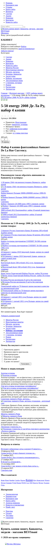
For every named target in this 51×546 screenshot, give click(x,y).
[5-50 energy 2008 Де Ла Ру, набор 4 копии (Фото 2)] (4, 100)
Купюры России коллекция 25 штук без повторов (21, 280)
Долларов (46, 483)
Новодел (35, 483)
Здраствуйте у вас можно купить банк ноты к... (20, 466)
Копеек (19, 483)
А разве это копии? (11, 362)
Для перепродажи (10, 354)
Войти (23, 46)
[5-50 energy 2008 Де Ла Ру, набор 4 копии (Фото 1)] (2, 100)
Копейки (11, 480)
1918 (31, 483)
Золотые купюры (8, 373)
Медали (3, 483)
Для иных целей (10, 359)
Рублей (14, 483)
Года (24, 483)
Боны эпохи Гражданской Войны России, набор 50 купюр (24, 273)
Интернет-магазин (16, 93)
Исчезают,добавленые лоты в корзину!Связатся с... (21, 449)
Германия (9, 483)
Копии (3, 480)
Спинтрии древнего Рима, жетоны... (15, 399)
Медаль (41, 483)
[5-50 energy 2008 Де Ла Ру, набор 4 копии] (18, 97)
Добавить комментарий (10, 316)
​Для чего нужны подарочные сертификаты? (19, 386)
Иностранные (20, 122)
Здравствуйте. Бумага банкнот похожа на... (18, 453)
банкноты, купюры (20, 124)
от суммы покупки (20, 133)
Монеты (22, 480)
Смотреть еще (6, 470)
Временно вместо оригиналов (15, 352)
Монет (7, 480)
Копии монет (40, 480)
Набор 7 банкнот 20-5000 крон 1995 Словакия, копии (22, 204)
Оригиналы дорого (11, 350)
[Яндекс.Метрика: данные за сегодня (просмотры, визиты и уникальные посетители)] (13, 544)
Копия (29, 479)
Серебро (17, 480)
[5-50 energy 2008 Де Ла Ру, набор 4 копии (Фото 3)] (7, 100)
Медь (34, 480)
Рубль (3, 485)
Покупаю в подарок (11, 357)
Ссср (27, 483)
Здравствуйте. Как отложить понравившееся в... (20, 457)
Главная (4, 93)
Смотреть (5, 191)
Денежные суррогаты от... (11, 427)
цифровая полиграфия (18, 129)
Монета (47, 480)
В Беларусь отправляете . (11, 462)
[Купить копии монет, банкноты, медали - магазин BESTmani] (25, 31)
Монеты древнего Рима (10, 414)
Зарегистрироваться (26, 49)
